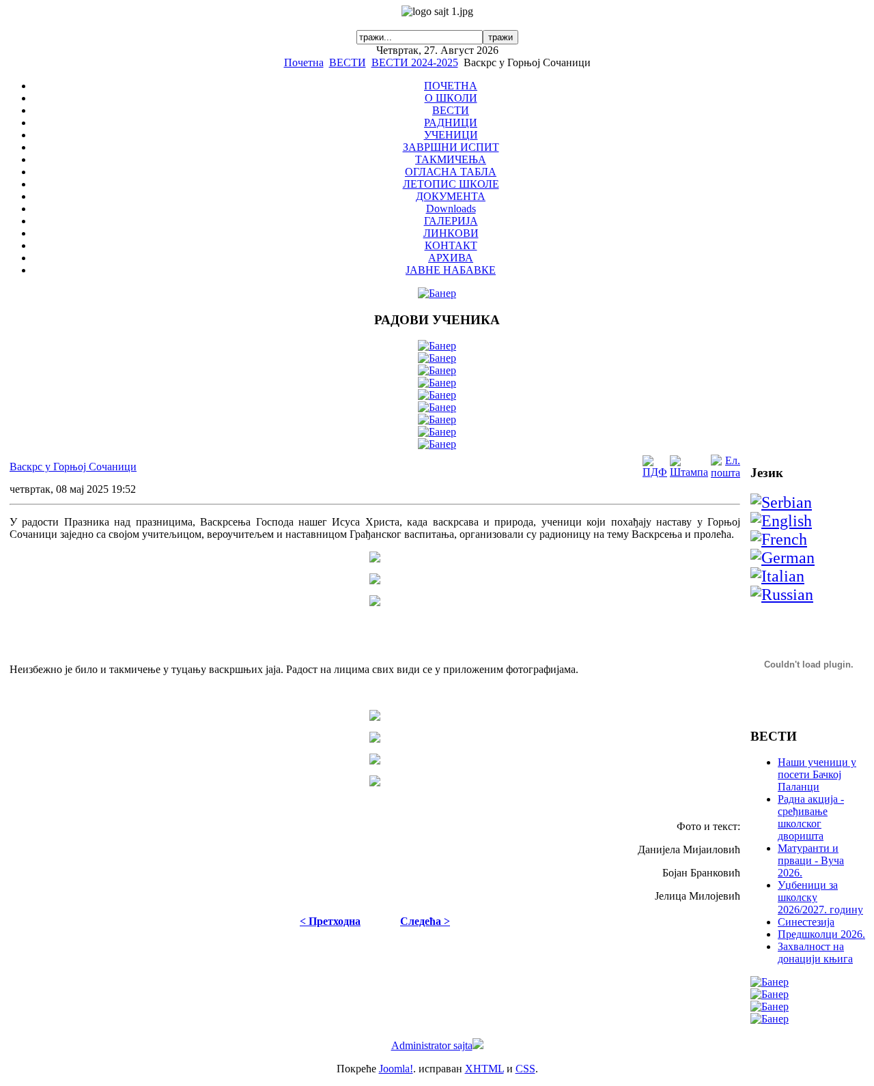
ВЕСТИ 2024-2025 (414, 62)
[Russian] (781, 594)
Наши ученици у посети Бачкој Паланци (817, 774)
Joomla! (396, 1068)
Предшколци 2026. (821, 934)
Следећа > (425, 921)
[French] (778, 539)
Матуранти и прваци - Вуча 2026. (811, 860)
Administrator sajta (432, 1045)
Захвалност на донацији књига (815, 952)
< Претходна (330, 921)
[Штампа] (689, 472)
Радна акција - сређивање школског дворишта (811, 817)
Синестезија (806, 922)
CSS (525, 1068)
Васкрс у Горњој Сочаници (73, 466)
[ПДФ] (655, 472)
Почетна (304, 62)
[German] (782, 557)
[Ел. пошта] (725, 472)
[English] (781, 520)
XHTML (484, 1068)
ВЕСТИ (347, 62)
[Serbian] (781, 502)
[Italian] (777, 576)
